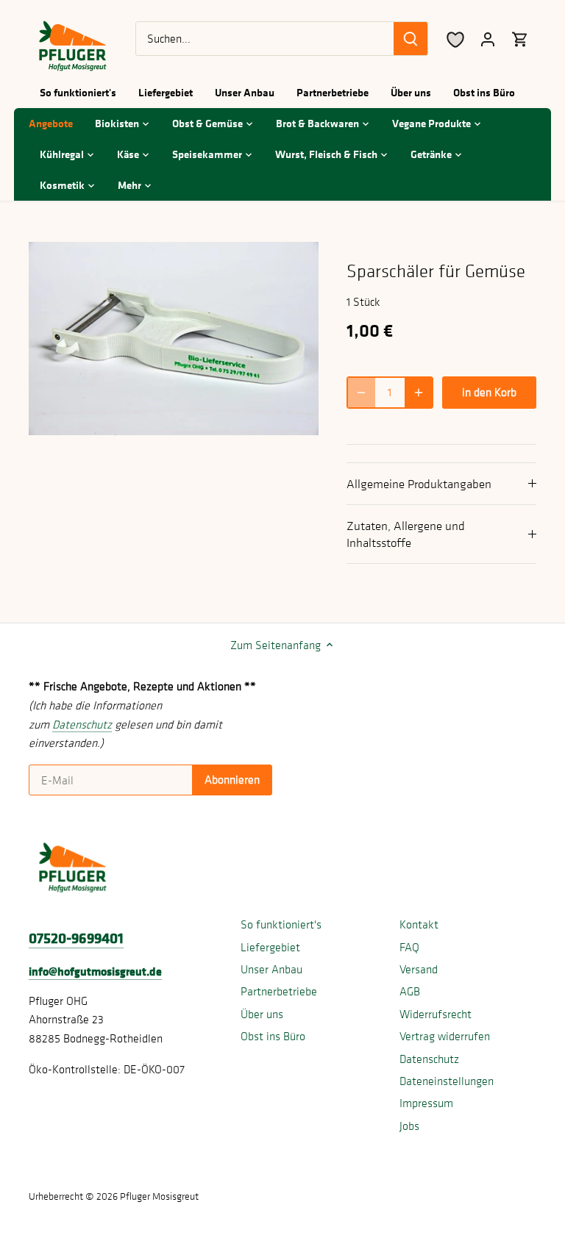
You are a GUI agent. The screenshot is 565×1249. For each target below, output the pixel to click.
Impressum (426, 1102)
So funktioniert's (281, 924)
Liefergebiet (270, 947)
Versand (418, 969)
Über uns (262, 1013)
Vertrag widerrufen (444, 1035)
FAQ (409, 947)
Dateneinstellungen (446, 1080)
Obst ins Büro (273, 1035)
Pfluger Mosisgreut (159, 1196)
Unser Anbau (271, 969)
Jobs (409, 1125)
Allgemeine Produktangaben (419, 483)
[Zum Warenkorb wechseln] (520, 38)
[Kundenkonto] (488, 38)
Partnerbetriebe (279, 991)
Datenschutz (429, 1058)
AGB (409, 991)
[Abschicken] (410, 38)
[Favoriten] (455, 38)
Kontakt (418, 924)
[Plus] (419, 392)
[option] (174, 338)
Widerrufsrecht (435, 1013)
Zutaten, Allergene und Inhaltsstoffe (406, 533)
